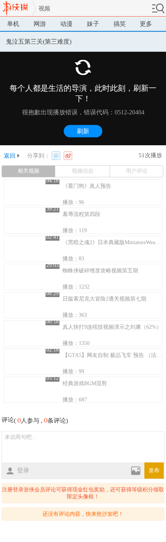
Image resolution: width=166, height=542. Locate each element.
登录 (23, 470)
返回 (9, 156)
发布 (154, 470)
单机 (13, 23)
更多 (146, 23)
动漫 (66, 23)
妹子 (93, 23)
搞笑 (119, 23)
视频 (44, 8)
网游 (40, 23)
